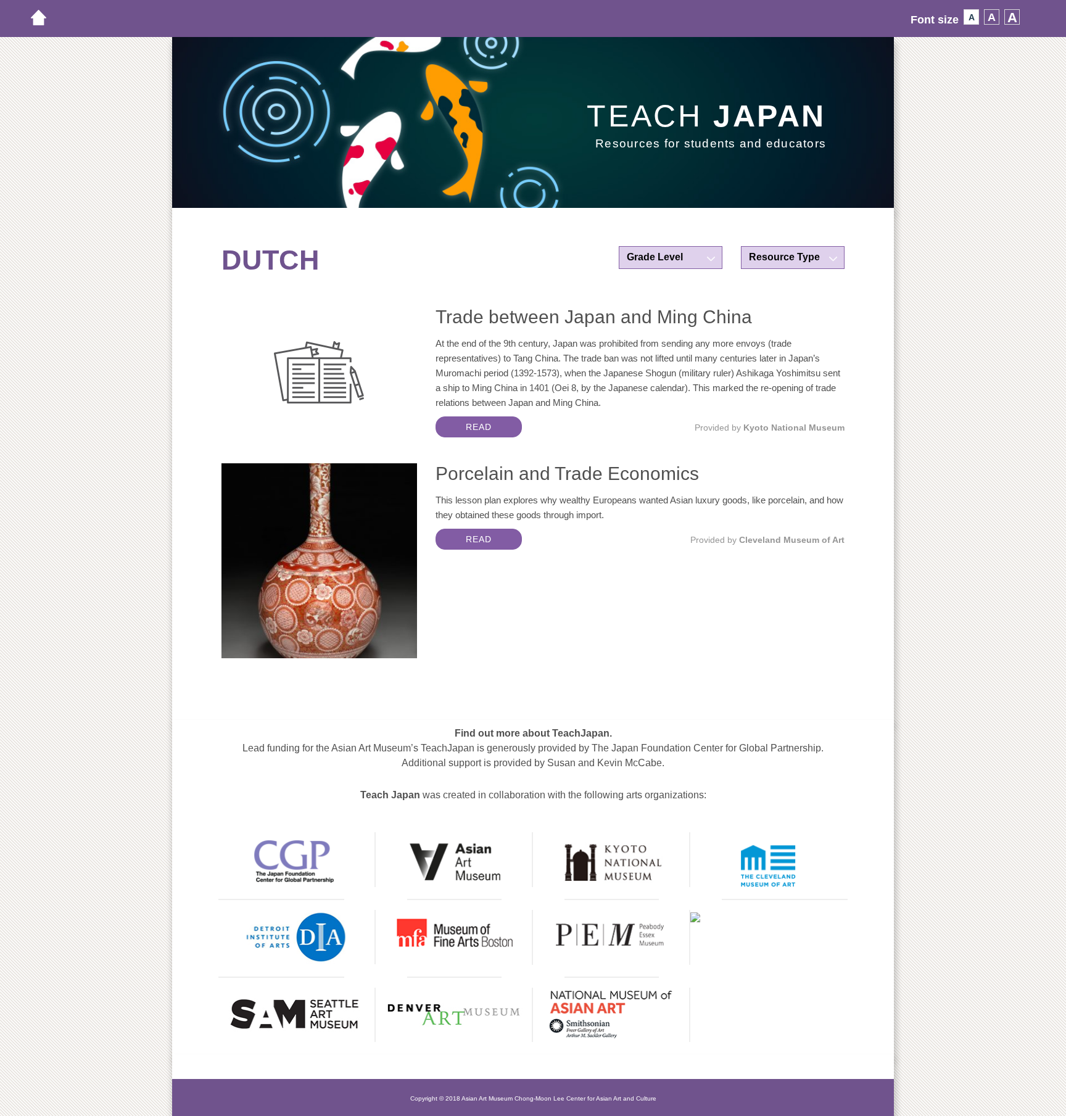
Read (479, 427)
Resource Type (784, 257)
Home (45, 17)
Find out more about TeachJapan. (533, 733)
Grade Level (655, 257)
